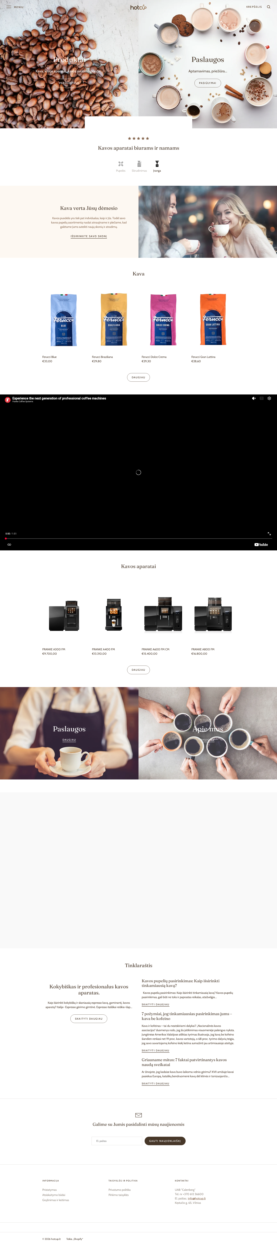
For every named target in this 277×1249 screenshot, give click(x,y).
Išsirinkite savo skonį (89, 236)
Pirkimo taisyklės (119, 1195)
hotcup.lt (56, 1238)
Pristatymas (49, 1190)
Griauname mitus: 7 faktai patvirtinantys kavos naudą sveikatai (184, 1062)
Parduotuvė (69, 83)
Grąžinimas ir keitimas (55, 1200)
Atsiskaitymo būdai (53, 1195)
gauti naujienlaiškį (165, 1140)
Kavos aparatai (138, 566)
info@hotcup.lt (197, 1198)
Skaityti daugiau (89, 1018)
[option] (69, 64)
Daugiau (138, 377)
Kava (139, 273)
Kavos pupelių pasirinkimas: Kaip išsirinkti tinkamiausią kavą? (180, 983)
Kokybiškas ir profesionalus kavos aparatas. (88, 989)
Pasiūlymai (207, 83)
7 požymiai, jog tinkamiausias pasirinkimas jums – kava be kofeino (187, 1016)
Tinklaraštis (138, 965)
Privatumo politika (120, 1190)
